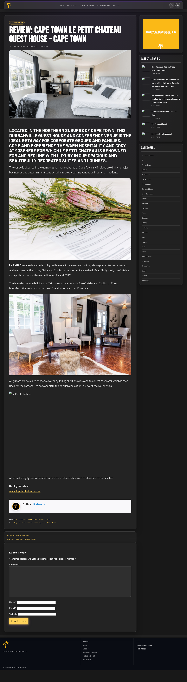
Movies (144, 242)
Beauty (144, 170)
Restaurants (147, 256)
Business (146, 174)
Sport (144, 271)
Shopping (146, 266)
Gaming (145, 227)
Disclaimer (87, 660)
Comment (14, 564)
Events (144, 199)
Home (62, 5)
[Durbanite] (9, 5)
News (144, 251)
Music (144, 247)
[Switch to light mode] (177, 5)
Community (146, 184)
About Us (71, 5)
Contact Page (141, 649)
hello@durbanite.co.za (91, 652)
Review (54, 523)
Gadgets (145, 218)
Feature (27, 523)
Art (143, 160)
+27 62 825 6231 (89, 656)
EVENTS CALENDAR (87, 5)
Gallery (144, 223)
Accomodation (21, 519)
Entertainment (147, 194)
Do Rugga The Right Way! (18, 536)
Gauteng (145, 232)
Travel (47, 519)
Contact (117, 5)
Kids (143, 237)
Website (13, 613)
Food (144, 213)
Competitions (103, 5)
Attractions (146, 165)
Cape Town (32, 519)
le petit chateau (45, 523)
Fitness (145, 208)
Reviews (41, 519)
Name (13, 602)
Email (12, 608)
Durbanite (32, 46)
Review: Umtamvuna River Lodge (22, 539)
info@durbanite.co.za (144, 645)
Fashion (145, 203)
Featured (34, 523)
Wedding (145, 280)
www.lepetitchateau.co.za (24, 491)
